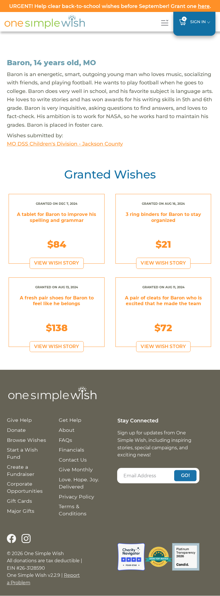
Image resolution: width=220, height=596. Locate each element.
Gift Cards (19, 501)
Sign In (198, 21)
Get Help (70, 420)
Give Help (19, 420)
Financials (71, 450)
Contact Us (73, 460)
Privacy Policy (76, 497)
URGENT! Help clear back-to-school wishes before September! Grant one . (110, 6)
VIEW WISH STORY (56, 263)
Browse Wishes (26, 440)
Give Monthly (76, 469)
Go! (185, 475)
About (66, 430)
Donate (16, 430)
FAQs (65, 440)
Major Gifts (20, 511)
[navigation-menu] (165, 23)
